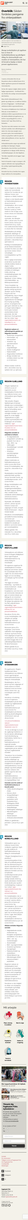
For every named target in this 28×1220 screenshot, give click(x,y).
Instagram (8, 1175)
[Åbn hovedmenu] (27, 3)
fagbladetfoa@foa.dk (11, 1197)
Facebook (8, 1171)
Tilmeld (14, 1146)
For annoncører (6, 1158)
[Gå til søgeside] (23, 3)
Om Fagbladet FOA (7, 1162)
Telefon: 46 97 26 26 (7, 1195)
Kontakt (4, 1156)
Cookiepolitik (5, 1164)
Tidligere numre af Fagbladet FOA (11, 1160)
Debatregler (5, 1166)
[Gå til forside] (12, 3)
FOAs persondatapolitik (11, 1121)
